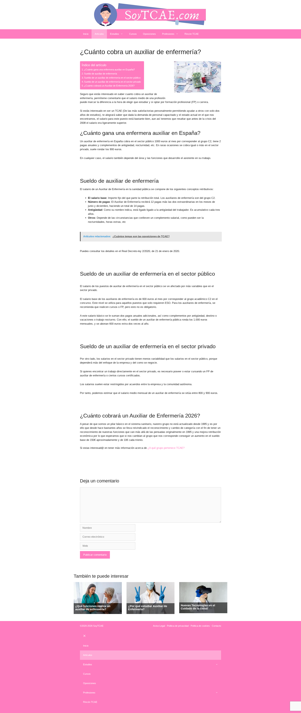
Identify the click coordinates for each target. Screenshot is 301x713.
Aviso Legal (159, 625)
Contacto (216, 625)
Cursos (133, 34)
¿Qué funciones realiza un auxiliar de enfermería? (92, 608)
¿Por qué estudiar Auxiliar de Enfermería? (147, 608)
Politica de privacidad (178, 625)
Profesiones (168, 34)
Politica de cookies (200, 625)
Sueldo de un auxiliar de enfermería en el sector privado (112, 81)
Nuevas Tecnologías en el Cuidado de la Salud (198, 607)
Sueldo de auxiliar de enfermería (100, 73)
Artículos (99, 34)
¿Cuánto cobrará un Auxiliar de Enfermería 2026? (109, 85)
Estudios (114, 34)
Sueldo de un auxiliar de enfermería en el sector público (112, 77)
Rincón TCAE (192, 34)
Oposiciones (149, 34)
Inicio (85, 34)
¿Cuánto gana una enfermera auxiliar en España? (109, 69)
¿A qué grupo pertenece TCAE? (166, 447)
